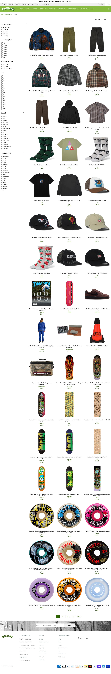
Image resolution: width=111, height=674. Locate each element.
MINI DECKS (6, 28)
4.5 (4, 80)
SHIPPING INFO (61, 657)
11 (3, 106)
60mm (5, 57)
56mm (5, 53)
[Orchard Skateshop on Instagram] (7, 4)
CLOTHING (52, 9)
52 (73, 616)
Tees (4, 174)
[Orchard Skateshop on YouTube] (4, 4)
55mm (5, 51)
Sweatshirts (6, 172)
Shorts (5, 188)
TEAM (59, 642)
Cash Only (6, 140)
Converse (5, 144)
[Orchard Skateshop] (10, 9)
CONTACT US (25, 4)
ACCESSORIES (61, 9)
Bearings (5, 186)
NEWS (32, 4)
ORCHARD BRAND (73, 9)
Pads (4, 166)
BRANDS (22, 9)
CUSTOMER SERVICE (63, 648)
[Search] (109, 9)
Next (78, 616)
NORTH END (42, 660)
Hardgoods (6, 176)
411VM (5, 116)
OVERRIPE (84, 9)
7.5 (4, 92)
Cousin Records (7, 146)
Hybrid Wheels (7, 66)
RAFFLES (38, 4)
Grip (4, 180)
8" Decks (5, 31)
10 (4, 102)
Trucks (4, 182)
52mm (5, 45)
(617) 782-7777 (16, 4)
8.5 (4, 96)
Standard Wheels (7, 68)
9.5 (4, 100)
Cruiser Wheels (7, 65)
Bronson (5, 134)
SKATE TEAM (45, 4)
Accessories (6, 156)
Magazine (5, 164)
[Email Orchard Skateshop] (10, 4)
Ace (4, 118)
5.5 (4, 84)
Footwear (5, 170)
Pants (4, 168)
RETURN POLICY (62, 654)
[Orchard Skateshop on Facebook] (2, 4)
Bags (4, 158)
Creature (5, 148)
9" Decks (5, 35)
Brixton (5, 132)
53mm (5, 47)
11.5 (4, 108)
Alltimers (5, 122)
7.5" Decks (5, 29)
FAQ (59, 651)
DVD (4, 160)
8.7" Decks (5, 33)
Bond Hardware (7, 128)
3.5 (4, 76)
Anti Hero (5, 124)
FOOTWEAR (42, 9)
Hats (4, 162)
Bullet (4, 136)
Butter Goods (6, 138)
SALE (91, 9)
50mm (5, 43)
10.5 (4, 104)
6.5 (4, 88)
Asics (4, 126)
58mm (5, 55)
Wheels (5, 184)
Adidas (5, 120)
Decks (4, 178)
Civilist (5, 142)
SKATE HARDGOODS (31, 9)
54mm (5, 49)
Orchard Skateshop (9, 666)
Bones (4, 130)
